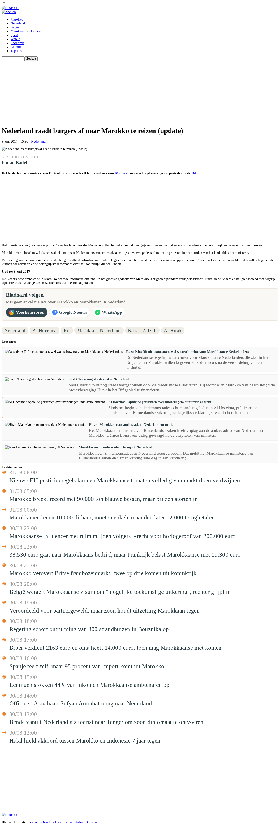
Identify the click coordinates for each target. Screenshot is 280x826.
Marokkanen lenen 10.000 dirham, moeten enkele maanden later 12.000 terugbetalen (112, 517)
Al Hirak (173, 330)
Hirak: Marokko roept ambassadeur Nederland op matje (131, 424)
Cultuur (15, 47)
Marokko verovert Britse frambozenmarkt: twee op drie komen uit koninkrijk (103, 573)
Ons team (93, 822)
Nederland (17, 23)
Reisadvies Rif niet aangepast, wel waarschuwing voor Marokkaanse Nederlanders (187, 351)
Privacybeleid (74, 822)
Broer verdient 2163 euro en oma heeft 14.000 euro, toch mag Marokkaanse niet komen (115, 647)
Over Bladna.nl (52, 822)
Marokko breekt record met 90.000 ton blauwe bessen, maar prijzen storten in (103, 499)
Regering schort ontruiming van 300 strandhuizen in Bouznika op (89, 629)
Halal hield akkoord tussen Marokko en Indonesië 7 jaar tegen (84, 740)
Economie (17, 43)
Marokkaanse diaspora (26, 31)
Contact (33, 822)
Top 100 (16, 51)
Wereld (15, 39)
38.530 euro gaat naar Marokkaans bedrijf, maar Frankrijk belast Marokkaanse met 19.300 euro (125, 554)
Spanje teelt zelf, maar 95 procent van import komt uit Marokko (86, 666)
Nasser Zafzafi (142, 330)
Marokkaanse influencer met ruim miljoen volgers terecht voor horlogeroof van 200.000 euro (122, 536)
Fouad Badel (14, 162)
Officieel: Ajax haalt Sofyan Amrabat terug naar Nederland (80, 703)
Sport (14, 35)
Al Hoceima (44, 330)
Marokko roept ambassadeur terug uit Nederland (115, 447)
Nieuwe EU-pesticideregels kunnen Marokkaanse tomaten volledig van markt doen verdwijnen (124, 480)
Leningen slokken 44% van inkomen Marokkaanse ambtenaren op (89, 685)
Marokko (16, 19)
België (14, 27)
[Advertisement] (133, 91)
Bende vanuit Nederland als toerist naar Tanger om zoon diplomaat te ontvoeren (106, 722)
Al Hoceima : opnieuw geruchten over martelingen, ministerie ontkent (159, 402)
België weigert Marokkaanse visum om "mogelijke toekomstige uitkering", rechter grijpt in (120, 592)
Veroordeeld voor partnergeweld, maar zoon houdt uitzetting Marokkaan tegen (104, 610)
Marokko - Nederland (99, 330)
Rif (194, 173)
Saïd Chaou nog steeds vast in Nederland (99, 379)
